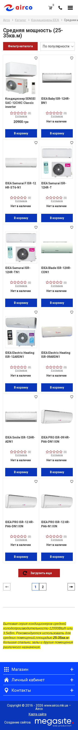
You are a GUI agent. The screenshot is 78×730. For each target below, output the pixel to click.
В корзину (21, 133)
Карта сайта (37, 714)
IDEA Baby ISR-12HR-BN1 (55, 100)
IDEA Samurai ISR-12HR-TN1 (17, 270)
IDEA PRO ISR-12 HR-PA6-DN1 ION (19, 524)
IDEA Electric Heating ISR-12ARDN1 (19, 355)
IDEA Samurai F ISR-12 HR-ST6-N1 (20, 185)
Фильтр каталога (20, 46)
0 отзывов (21, 116)
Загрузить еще (41, 573)
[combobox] (57, 46)
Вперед (71, 587)
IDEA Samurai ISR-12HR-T (53, 185)
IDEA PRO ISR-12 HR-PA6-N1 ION (55, 524)
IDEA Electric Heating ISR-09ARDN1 (55, 355)
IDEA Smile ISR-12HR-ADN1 (20, 439)
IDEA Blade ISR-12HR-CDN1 (56, 270)
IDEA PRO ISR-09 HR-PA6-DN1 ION (55, 439)
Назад (6, 587)
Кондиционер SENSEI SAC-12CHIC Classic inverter (20, 102)
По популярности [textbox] (56, 46)
